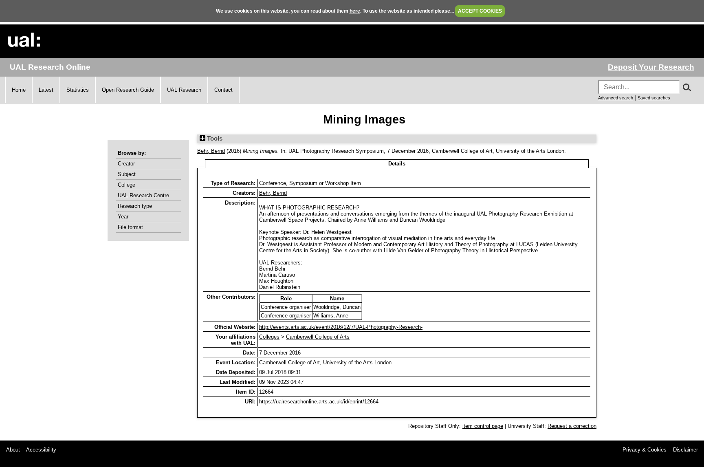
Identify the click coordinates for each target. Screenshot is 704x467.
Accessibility (41, 450)
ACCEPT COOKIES (480, 11)
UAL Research (184, 90)
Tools (213, 138)
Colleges (269, 337)
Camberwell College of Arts (318, 337)
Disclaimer (685, 450)
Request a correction (572, 426)
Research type (135, 206)
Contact (223, 90)
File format (130, 227)
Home (19, 90)
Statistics (77, 90)
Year (123, 217)
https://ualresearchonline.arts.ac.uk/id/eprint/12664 (318, 402)
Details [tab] (396, 164)
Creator (126, 164)
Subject (127, 174)
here (355, 11)
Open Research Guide (128, 90)
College (126, 185)
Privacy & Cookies (645, 450)
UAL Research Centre (143, 195)
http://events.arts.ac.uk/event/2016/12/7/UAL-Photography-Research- (340, 327)
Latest (46, 90)
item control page (482, 426)
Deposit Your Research (651, 67)
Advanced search (615, 97)
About (13, 450)
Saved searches (654, 97)
